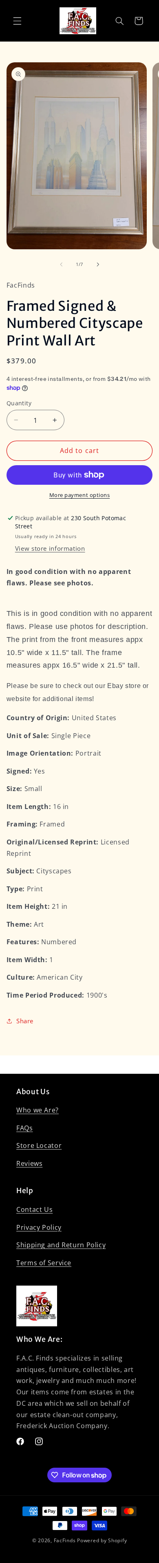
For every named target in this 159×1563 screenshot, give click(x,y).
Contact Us (34, 1209)
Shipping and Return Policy (61, 1244)
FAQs (24, 1127)
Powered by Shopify (102, 1540)
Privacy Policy (39, 1227)
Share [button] (24, 1021)
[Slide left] (61, 265)
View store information (50, 548)
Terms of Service (43, 1262)
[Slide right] (98, 265)
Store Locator (39, 1145)
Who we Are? (37, 1110)
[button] (17, 20)
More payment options (79, 495)
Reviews (29, 1163)
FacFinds (65, 1540)
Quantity (19, 403)
